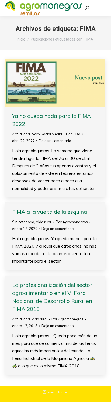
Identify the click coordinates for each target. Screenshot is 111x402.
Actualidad (21, 134)
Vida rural (44, 222)
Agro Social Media (47, 134)
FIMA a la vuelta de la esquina (49, 211)
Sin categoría (23, 222)
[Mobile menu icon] (100, 8)
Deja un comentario (55, 141)
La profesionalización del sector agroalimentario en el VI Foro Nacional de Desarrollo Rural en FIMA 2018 (52, 296)
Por (73, 134)
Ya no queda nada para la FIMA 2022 (51, 120)
